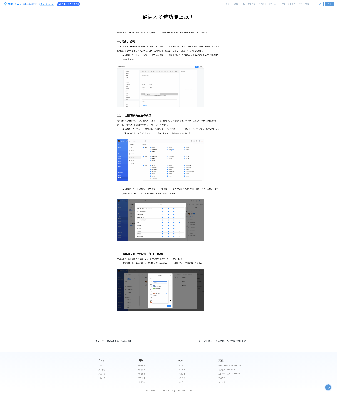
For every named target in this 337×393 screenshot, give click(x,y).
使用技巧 (141, 369)
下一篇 (220, 340)
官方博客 (181, 369)
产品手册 (141, 378)
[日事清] (12, 4)
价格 (236, 4)
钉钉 (300, 4)
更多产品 (272, 4)
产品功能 (101, 365)
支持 (307, 4)
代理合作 (181, 374)
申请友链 (221, 378)
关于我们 (181, 365)
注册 (329, 4)
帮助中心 (141, 374)
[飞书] (68, 4)
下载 (243, 4)
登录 (319, 4)
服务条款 (181, 378)
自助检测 (221, 382)
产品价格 (101, 369)
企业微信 (291, 4)
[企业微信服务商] (30, 4)
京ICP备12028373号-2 (153, 390)
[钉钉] (47, 4)
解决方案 (251, 4)
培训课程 (141, 382)
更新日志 (101, 378)
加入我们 (181, 382)
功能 (227, 4)
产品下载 (101, 374)
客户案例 (262, 4)
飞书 (283, 4)
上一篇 (112, 340)
